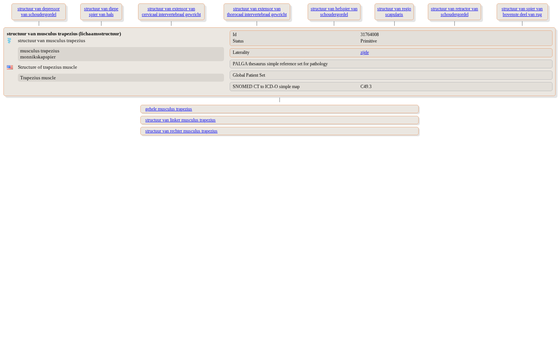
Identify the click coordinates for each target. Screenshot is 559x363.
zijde (364, 52)
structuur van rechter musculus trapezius (181, 131)
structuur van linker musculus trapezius (180, 120)
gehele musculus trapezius (168, 109)
